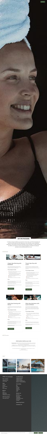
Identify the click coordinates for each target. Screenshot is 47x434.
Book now (42, 1)
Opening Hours (20, 402)
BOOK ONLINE (11, 288)
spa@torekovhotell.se (10, 285)
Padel (17, 391)
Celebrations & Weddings (6, 394)
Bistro (4, 390)
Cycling (17, 390)
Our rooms (5, 379)
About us (18, 393)
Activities (18, 384)
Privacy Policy (18, 399)
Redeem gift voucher (6, 398)
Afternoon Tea (5, 393)
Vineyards (17, 388)
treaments (4, 384)
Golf (16, 385)
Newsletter (17, 400)
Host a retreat (5, 388)
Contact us (19, 404)
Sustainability (18, 397)
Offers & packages (8, 376)
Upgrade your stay (5, 380)
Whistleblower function (19, 398)
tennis (3, 387)
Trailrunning (18, 389)
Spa (4, 383)
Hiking (17, 386)
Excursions (17, 387)
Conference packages (19, 378)
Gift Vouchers (6, 397)
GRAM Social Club (18, 395)
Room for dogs (5, 381)
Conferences (19, 376)
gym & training (5, 386)
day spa (4, 385)
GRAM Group (18, 396)
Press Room (18, 394)
